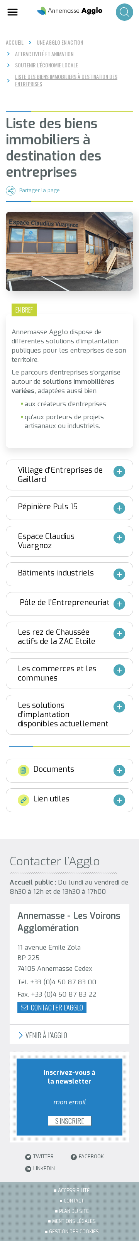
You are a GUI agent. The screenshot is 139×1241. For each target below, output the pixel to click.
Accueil (15, 42)
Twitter (43, 1157)
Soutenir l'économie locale (46, 65)
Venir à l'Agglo (45, 1035)
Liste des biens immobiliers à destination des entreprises (66, 80)
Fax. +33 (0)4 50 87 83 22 (56, 994)
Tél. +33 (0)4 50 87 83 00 (56, 982)
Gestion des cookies (74, 1232)
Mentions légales (74, 1221)
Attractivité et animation (44, 54)
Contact (74, 1201)
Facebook (91, 1157)
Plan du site (74, 1211)
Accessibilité (74, 1190)
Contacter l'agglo (56, 1007)
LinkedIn (44, 1169)
